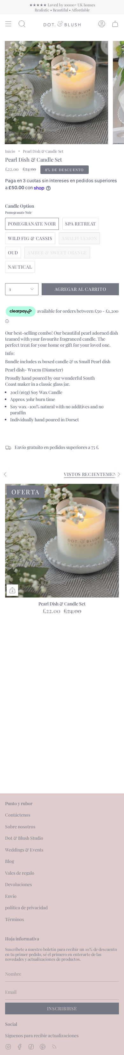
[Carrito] (115, 23)
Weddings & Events (24, 850)
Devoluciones (18, 884)
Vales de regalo (19, 873)
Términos (14, 919)
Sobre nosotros (20, 827)
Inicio (10, 151)
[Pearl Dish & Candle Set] (62, 541)
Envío (11, 896)
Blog (9, 861)
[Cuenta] (102, 23)
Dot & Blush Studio (24, 838)
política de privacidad (26, 908)
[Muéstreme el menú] (8, 23)
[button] (22, 23)
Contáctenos (17, 815)
